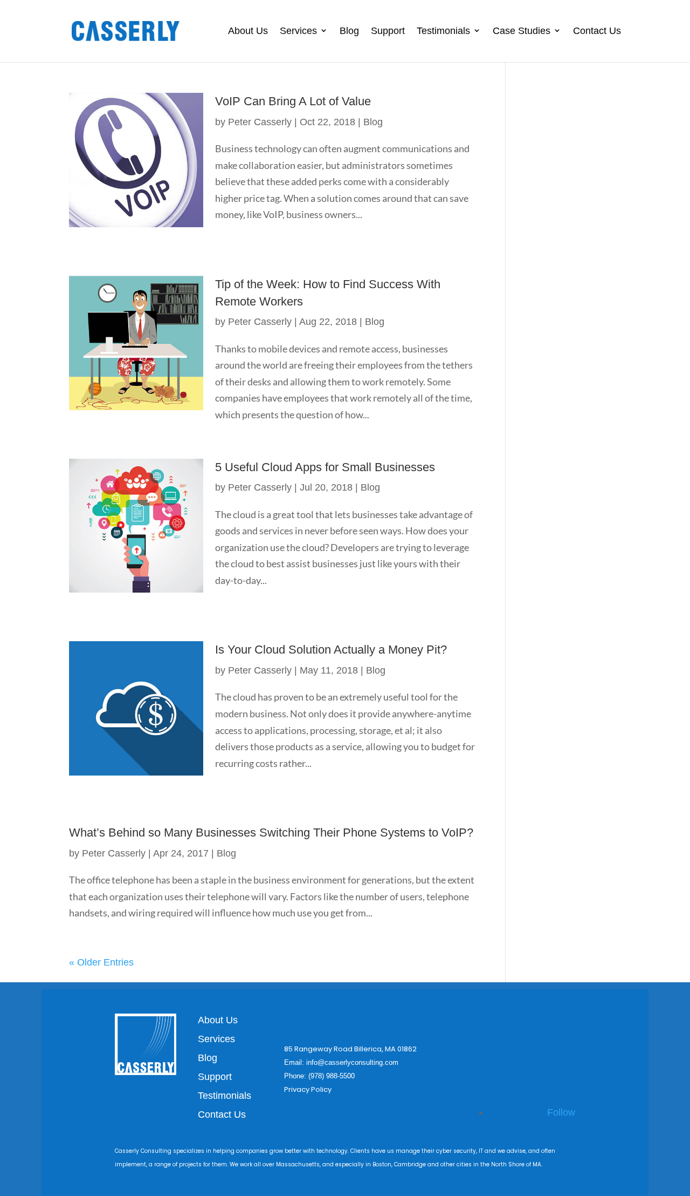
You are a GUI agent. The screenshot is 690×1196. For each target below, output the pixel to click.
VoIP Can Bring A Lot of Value (293, 101)
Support (388, 30)
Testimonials (443, 30)
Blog (349, 30)
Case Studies (521, 30)
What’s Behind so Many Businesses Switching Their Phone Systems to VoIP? (271, 832)
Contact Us (597, 30)
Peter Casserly (260, 122)
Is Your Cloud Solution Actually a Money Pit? (331, 649)
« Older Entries (101, 962)
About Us (248, 30)
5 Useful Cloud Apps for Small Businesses (325, 467)
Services (298, 30)
